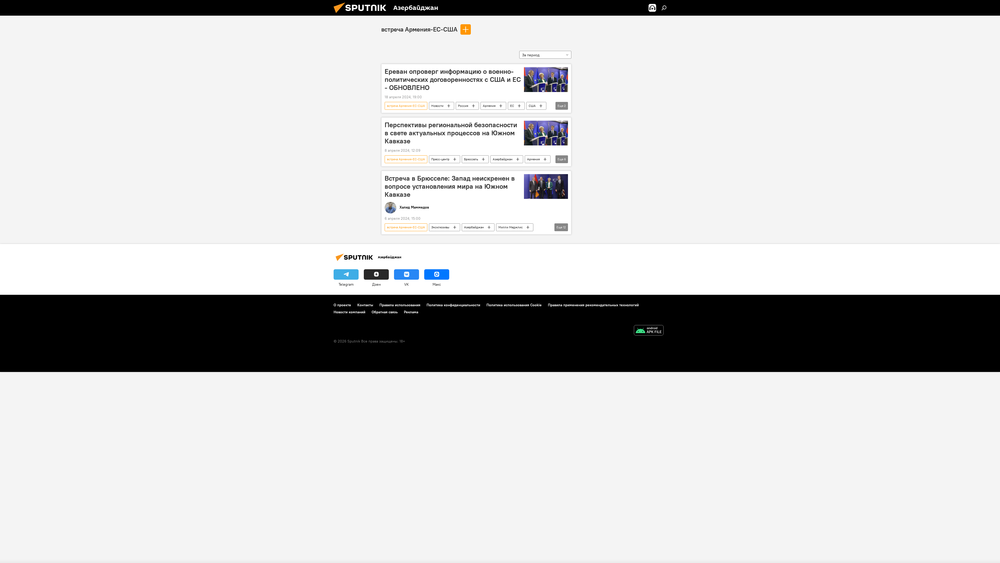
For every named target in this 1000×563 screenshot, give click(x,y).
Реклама (411, 312)
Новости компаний (349, 312)
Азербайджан (502, 159)
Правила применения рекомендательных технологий (593, 305)
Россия (463, 106)
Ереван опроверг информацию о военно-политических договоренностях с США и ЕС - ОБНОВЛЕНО (453, 79)
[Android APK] (648, 331)
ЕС (512, 106)
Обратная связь (385, 312)
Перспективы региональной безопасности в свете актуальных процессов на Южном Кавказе (451, 133)
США (532, 106)
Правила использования (399, 305)
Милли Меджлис (510, 227)
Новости (437, 106)
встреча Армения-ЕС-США (419, 29)
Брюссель (471, 159)
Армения (489, 106)
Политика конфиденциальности (453, 305)
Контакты (365, 305)
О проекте (342, 305)
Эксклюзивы (440, 227)
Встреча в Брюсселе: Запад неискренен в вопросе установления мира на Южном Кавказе (450, 186)
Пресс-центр (440, 159)
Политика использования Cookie (514, 305)
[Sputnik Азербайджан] (362, 14)
